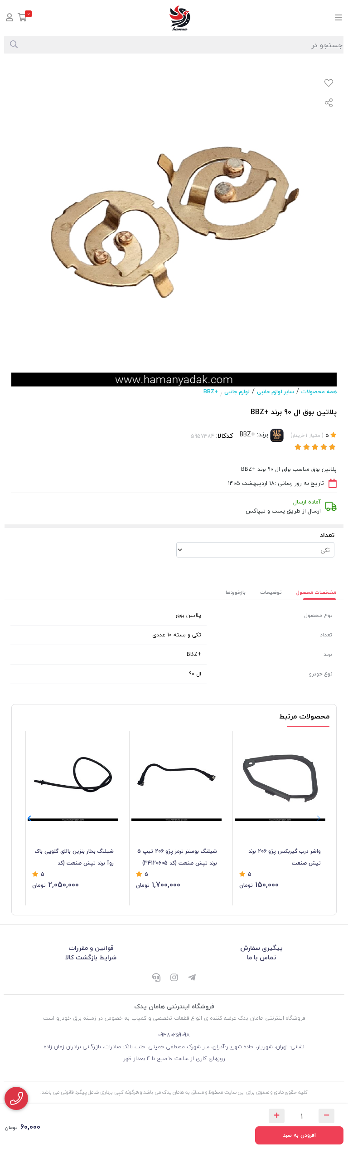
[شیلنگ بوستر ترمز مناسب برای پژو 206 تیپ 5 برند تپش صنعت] (176, 776)
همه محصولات (319, 391)
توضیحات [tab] (271, 592)
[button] (29, 818)
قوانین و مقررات (91, 947)
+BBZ (210, 391)
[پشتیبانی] (155, 978)
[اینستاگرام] (174, 978)
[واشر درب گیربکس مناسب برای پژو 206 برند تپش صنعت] (280, 776)
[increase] (277, 1116)
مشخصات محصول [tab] (316, 592)
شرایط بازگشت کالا (90, 957)
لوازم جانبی (237, 391)
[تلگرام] (192, 978)
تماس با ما (261, 957)
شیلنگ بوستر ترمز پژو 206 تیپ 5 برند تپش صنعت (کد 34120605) (177, 857)
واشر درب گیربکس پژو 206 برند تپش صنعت (284, 857)
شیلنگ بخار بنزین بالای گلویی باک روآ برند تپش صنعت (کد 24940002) (74, 857)
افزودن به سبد (299, 1135)
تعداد (327, 535)
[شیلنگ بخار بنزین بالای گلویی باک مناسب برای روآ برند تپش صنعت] (73, 776)
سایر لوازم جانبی (275, 391)
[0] (22, 18)
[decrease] (326, 1116)
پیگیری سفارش (261, 947)
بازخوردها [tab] (236, 592)
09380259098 (174, 1035)
